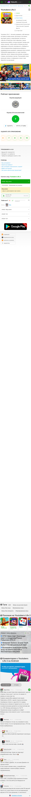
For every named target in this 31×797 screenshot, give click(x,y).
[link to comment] (13, 690)
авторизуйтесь (13, 668)
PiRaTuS (7, 741)
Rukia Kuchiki (7, 749)
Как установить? (6, 163)
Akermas (6, 719)
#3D (9, 605)
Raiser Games (19, 18)
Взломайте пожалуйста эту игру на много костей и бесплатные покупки (14, 650)
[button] (29, 65)
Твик (6, 731)
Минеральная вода (9, 775)
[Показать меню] (2, 2)
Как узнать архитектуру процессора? (11, 170)
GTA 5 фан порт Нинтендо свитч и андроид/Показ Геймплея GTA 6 (13, 638)
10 (27, 138)
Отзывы (16, 685)
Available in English (17, 795)
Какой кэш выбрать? (7, 164)
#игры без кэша (5, 608)
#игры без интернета (7, 611)
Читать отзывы (21, 125)
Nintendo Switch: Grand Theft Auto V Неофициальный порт (14, 644)
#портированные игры (22, 611)
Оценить (10, 125)
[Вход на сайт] (29, 2)
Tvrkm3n (6, 786)
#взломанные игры (18, 608)
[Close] (30, 796)
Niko (10, 205)
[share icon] (29, 5)
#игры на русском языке (20, 605)
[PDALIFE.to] (12, 2)
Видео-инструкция (7, 168)
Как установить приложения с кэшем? (12, 166)
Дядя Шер (7, 690)
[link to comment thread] (11, 690)
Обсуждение (6, 685)
